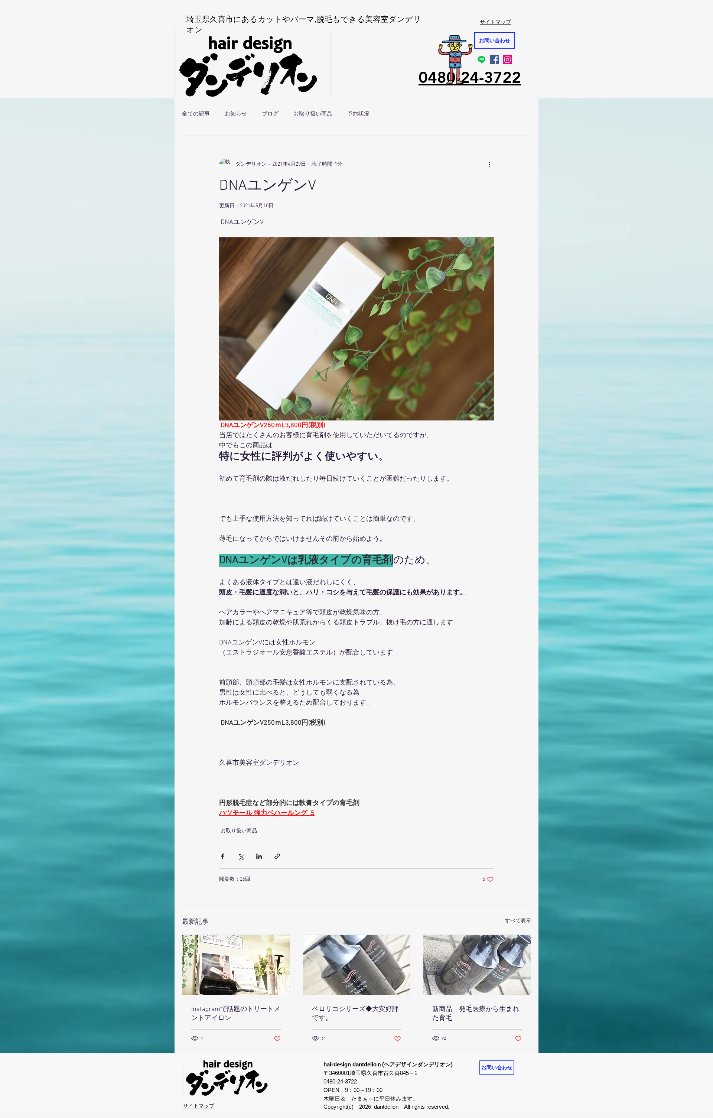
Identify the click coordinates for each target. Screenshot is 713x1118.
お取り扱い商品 (312, 113)
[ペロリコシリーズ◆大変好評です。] (356, 965)
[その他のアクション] (489, 164)
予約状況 (358, 113)
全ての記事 (196, 113)
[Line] (481, 59)
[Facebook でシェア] (222, 856)
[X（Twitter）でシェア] (240, 856)
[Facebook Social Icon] (494, 59)
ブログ (270, 113)
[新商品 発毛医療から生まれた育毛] (477, 965)
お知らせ (236, 113)
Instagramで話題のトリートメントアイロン (235, 1013)
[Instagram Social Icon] (507, 59)
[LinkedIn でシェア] (259, 856)
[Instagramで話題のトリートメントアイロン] (236, 965)
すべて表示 (518, 921)
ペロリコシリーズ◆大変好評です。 (355, 1013)
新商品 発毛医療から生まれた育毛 (475, 1013)
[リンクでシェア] (277, 856)
